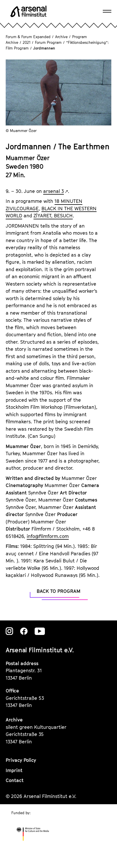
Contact (15, 780)
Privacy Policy (21, 760)
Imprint (14, 770)
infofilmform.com (48, 536)
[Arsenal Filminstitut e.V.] (28, 11)
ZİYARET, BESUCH (53, 215)
